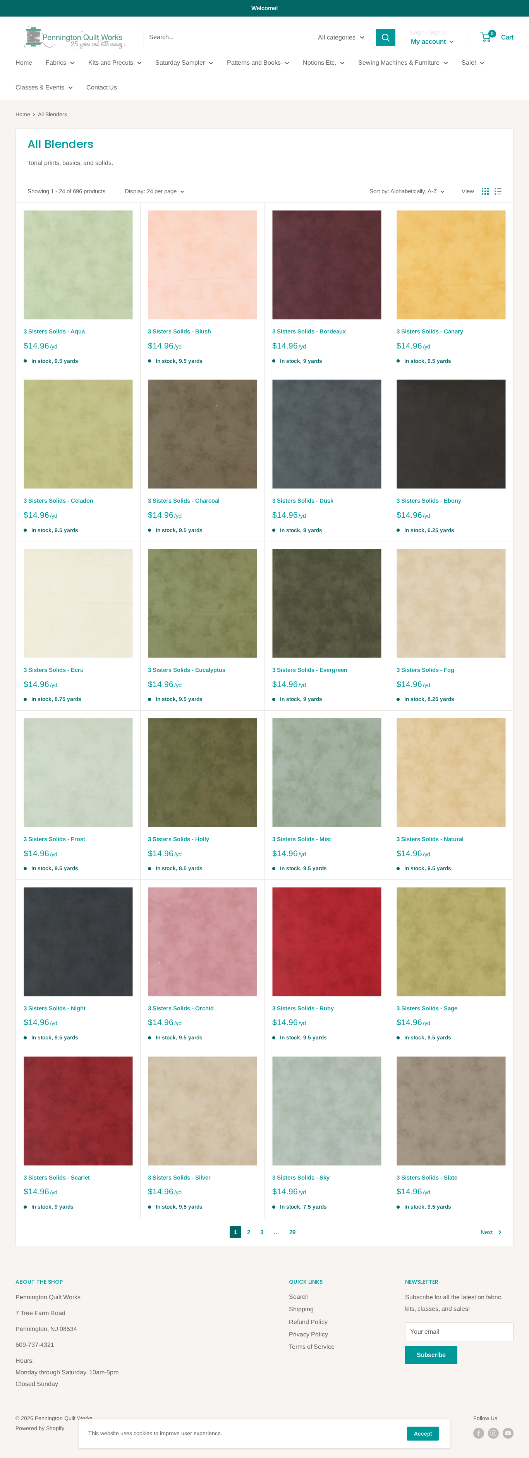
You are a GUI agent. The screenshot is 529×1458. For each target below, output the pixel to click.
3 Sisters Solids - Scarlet (57, 1177)
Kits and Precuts (110, 62)
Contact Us (101, 87)
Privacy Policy (308, 1334)
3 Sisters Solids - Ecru (54, 669)
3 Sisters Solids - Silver (179, 1177)
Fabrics (56, 62)
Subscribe (431, 1355)
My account (429, 41)
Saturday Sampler (180, 62)
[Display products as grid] (485, 191)
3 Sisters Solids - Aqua (54, 331)
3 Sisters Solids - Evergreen (309, 669)
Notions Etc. (319, 62)
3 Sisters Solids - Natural (430, 839)
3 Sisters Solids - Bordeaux (309, 331)
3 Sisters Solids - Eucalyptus (186, 669)
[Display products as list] (498, 191)
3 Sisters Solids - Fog (425, 669)
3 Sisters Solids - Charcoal (184, 500)
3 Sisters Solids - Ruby (303, 1008)
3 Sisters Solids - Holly (178, 839)
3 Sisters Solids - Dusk (302, 500)
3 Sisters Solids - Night (55, 1008)
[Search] (385, 37)
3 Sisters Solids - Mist (301, 839)
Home (23, 62)
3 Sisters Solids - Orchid (181, 1008)
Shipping (301, 1309)
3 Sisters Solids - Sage (427, 1008)
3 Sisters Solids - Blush (179, 331)
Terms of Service (312, 1346)
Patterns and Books (254, 62)
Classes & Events (39, 87)
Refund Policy (308, 1322)
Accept (423, 1434)
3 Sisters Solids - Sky (301, 1177)
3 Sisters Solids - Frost (54, 839)
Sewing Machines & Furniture (399, 62)
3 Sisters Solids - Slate (427, 1177)
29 (292, 1232)
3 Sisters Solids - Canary (430, 331)
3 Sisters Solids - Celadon (58, 500)
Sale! (469, 62)
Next (487, 1232)
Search (299, 1296)
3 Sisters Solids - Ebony (429, 500)
